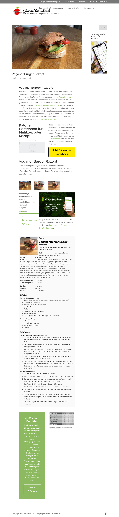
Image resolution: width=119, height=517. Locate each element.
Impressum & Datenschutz (98, 2)
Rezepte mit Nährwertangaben (50, 2)
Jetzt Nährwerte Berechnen (62, 152)
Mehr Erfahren (32, 489)
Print (42, 238)
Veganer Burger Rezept (28, 74)
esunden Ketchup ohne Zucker (47, 105)
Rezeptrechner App (46, 228)
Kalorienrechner (54, 139)
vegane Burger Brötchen (62, 97)
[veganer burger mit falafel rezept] (39, 190)
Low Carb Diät (69, 2)
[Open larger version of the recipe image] (29, 246)
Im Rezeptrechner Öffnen (29, 220)
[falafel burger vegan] (54, 190)
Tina (16, 78)
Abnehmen (82, 2)
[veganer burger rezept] (25, 190)
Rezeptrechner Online (57, 225)
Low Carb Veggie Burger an (50, 119)
